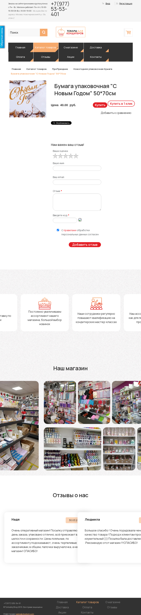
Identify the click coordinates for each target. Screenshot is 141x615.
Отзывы (45, 57)
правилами (70, 230)
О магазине (71, 47)
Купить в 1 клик (121, 103)
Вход (108, 3)
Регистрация (125, 3)
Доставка (96, 47)
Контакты (96, 57)
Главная (20, 47)
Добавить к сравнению (116, 113)
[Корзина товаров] (129, 32)
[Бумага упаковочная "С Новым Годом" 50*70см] (43, 114)
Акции (70, 57)
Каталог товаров (45, 47)
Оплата (20, 57)
